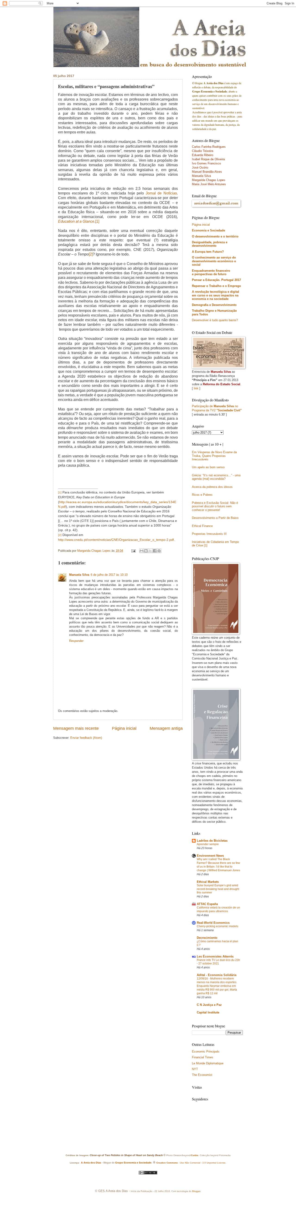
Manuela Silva (79, 574)
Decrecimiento (207, 937)
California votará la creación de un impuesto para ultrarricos (218, 909)
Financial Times (202, 1057)
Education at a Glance (76, 221)
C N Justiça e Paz (209, 1005)
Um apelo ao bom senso (208, 467)
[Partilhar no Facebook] (154, 550)
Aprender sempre (208, 844)
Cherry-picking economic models (217, 926)
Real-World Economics (213, 922)
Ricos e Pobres (202, 494)
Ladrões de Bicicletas (212, 840)
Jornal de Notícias (161, 193)
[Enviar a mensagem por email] (141, 550)
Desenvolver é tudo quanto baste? (215, 320)
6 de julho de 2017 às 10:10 (109, 574)
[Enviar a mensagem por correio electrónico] (133, 550)
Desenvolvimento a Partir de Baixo (215, 518)
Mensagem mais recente (76, 728)
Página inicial (124, 728)
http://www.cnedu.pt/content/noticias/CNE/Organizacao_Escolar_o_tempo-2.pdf (116, 540)
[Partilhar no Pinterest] (159, 550)
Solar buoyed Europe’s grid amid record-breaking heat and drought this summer (218, 889)
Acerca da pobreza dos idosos (212, 487)
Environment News (210, 855)
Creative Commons (167, 1162)
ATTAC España (207, 904)
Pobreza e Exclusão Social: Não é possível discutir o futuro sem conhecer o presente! (215, 506)
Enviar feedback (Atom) (86, 737)
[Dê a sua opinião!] (146, 550)
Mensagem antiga (166, 728)
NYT (195, 1069)
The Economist (202, 1075)
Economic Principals (205, 1051)
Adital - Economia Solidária (216, 975)
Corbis (194, 1155)
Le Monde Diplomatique (207, 1063)
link (196, 388)
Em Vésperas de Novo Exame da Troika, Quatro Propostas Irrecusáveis (214, 455)
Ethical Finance (202, 526)
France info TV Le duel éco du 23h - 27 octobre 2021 (218, 961)
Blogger (196, 1191)
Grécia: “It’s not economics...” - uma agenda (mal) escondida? (216, 477)
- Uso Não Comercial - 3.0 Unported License (202, 1162)
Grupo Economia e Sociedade (133, 1162)
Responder (76, 641)
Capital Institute (208, 1012)
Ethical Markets (208, 882)
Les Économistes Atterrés (215, 956)
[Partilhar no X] (150, 550)
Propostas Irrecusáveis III (209, 534)
